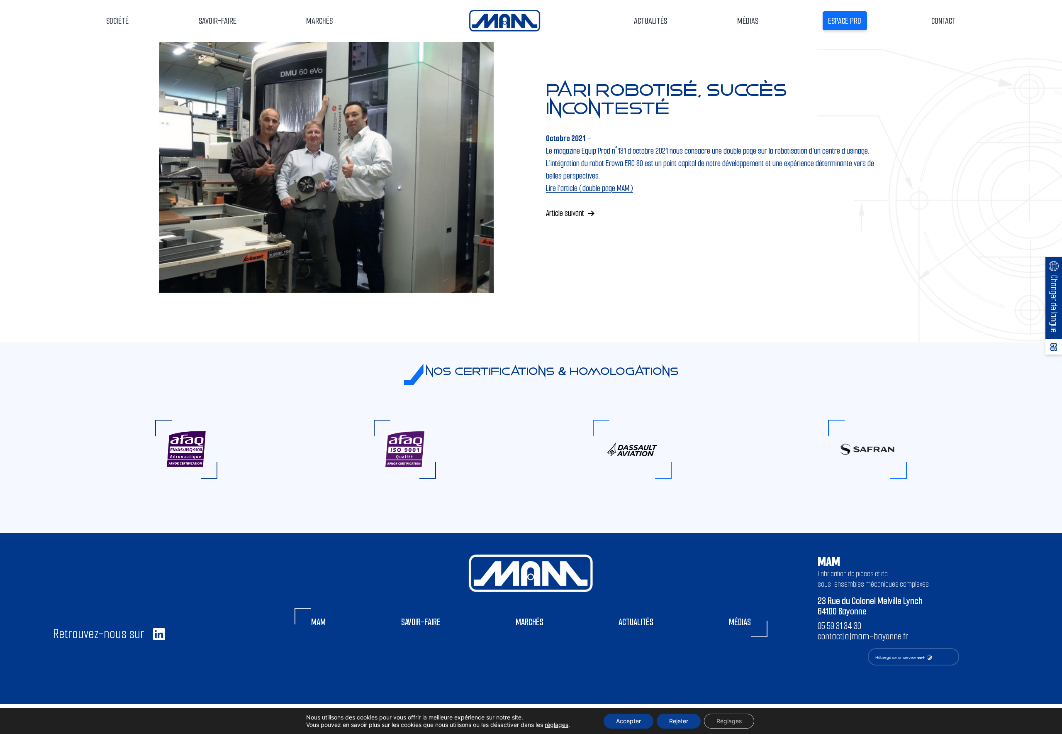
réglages (556, 724)
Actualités (650, 21)
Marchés (529, 622)
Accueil (505, 21)
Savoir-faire (421, 622)
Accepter (628, 720)
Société (117, 21)
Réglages (729, 720)
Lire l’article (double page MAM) (589, 188)
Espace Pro (844, 21)
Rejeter (678, 720)
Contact (943, 21)
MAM (318, 622)
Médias (747, 21)
